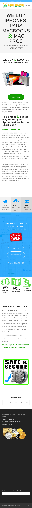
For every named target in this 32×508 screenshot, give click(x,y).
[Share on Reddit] (27, 402)
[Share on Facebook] (5, 402)
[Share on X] (10, 402)
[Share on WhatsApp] (16, 402)
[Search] (25, 5)
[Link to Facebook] (26, 505)
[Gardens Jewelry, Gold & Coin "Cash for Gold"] (13, 5)
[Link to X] (24, 505)
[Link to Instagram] (28, 505)
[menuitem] (25, 5)
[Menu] (29, 5)
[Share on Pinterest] (21, 402)
